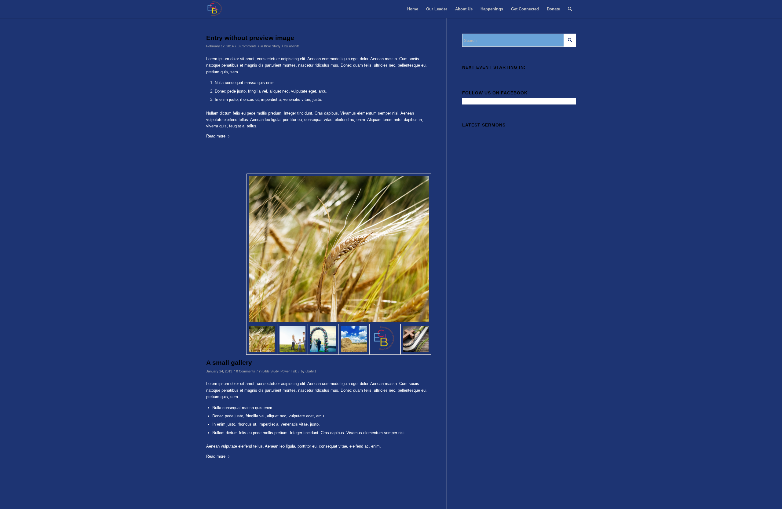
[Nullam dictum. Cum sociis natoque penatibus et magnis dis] (292, 339)
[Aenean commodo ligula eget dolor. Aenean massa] (415, 339)
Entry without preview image (250, 37)
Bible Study (272, 46)
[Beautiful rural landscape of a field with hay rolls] (354, 339)
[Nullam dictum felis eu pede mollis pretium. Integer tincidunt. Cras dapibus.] (323, 339)
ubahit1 (294, 46)
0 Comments (247, 46)
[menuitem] (412, 9)
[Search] (570, 9)
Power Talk (288, 371)
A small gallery (229, 362)
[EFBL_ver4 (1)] (385, 339)
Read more (215, 136)
